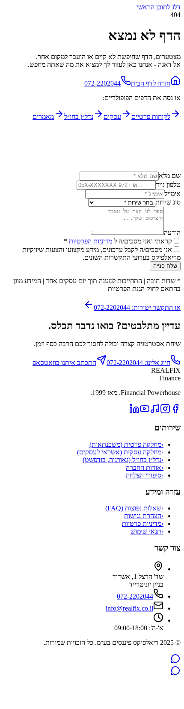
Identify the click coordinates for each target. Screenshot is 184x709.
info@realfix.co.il (129, 608)
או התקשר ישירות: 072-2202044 (137, 307)
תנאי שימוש (147, 531)
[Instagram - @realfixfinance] (165, 411)
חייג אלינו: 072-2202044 (138, 362)
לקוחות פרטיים (150, 116)
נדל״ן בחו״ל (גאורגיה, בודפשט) (123, 459)
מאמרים (43, 116)
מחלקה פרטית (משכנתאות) (126, 444)
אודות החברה (144, 467)
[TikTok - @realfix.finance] (155, 411)
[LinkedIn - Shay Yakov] (134, 411)
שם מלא (170, 175)
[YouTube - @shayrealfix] (144, 411)
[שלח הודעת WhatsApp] (175, 661)
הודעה (172, 232)
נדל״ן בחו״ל (78, 116)
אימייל (172, 193)
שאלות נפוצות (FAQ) (134, 508)
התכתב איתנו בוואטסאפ (64, 362)
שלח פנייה (165, 266)
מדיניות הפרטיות (90, 241)
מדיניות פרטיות (142, 523)
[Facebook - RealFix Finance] (175, 411)
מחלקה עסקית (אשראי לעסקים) (120, 452)
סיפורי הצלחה (144, 475)
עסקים (112, 116)
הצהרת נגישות (143, 515)
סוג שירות (168, 202)
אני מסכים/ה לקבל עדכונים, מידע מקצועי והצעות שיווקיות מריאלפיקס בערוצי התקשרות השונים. (101, 253)
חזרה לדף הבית (150, 83)
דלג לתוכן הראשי (159, 7)
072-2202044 (102, 83)
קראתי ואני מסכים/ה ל (118, 241)
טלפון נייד (168, 184)
